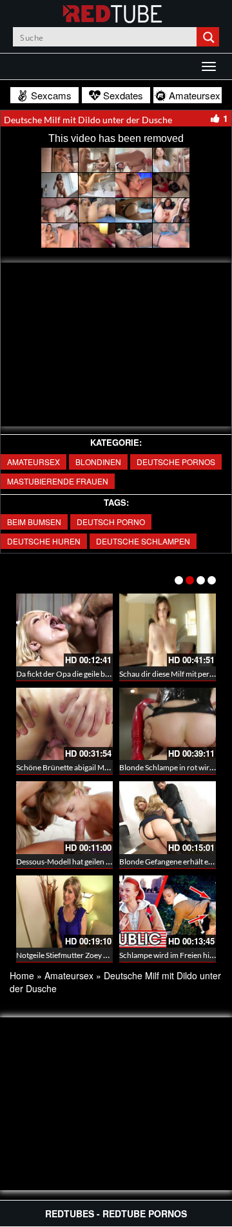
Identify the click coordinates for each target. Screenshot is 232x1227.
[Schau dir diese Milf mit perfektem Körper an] (167, 630)
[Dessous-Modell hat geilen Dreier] (64, 817)
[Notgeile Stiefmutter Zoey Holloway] (64, 911)
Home (22, 975)
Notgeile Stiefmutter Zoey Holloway (75, 955)
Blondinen (98, 461)
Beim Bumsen (34, 521)
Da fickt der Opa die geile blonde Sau (77, 674)
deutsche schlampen (143, 540)
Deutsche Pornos (176, 461)
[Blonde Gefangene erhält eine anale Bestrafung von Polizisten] (167, 817)
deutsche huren (44, 540)
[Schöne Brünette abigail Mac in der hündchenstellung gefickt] (64, 724)
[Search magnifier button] (209, 36)
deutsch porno (111, 521)
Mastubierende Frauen (57, 480)
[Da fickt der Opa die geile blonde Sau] (64, 630)
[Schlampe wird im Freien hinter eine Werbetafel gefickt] (167, 911)
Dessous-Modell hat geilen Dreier (72, 861)
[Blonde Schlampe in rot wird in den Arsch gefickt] (167, 724)
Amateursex (33, 461)
